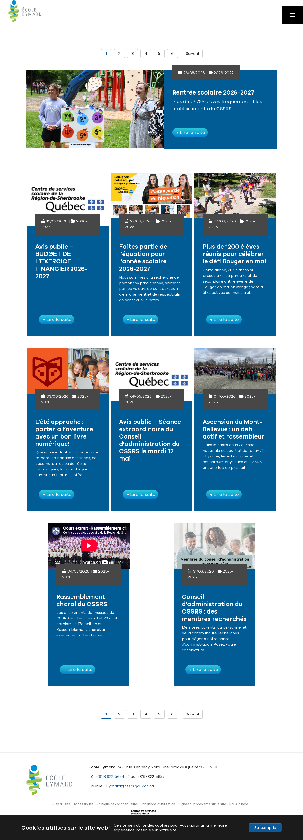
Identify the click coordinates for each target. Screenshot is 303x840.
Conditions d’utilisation (157, 804)
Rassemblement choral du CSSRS (81, 600)
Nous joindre (238, 804)
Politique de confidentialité (117, 804)
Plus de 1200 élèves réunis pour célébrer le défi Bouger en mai (234, 254)
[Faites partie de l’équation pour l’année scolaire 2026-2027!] (151, 195)
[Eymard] (29, 14)
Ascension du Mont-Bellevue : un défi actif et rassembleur (233, 429)
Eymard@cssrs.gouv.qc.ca (130, 786)
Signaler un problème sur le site (202, 804)
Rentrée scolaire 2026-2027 (213, 92)
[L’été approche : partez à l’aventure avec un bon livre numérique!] (68, 371)
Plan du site (61, 804)
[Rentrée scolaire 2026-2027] (95, 108)
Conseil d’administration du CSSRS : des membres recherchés (214, 608)
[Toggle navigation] (292, 15)
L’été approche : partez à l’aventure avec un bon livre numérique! (64, 433)
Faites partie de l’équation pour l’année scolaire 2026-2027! (143, 258)
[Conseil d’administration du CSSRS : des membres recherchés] (214, 546)
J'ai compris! (265, 827)
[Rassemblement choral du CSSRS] (89, 546)
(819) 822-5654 (111, 776)
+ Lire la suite (190, 132)
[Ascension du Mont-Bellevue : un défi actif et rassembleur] (235, 371)
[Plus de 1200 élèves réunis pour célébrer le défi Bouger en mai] (235, 195)
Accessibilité (83, 804)
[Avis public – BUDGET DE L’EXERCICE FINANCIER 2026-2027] (68, 195)
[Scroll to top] (290, 814)
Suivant (193, 53)
